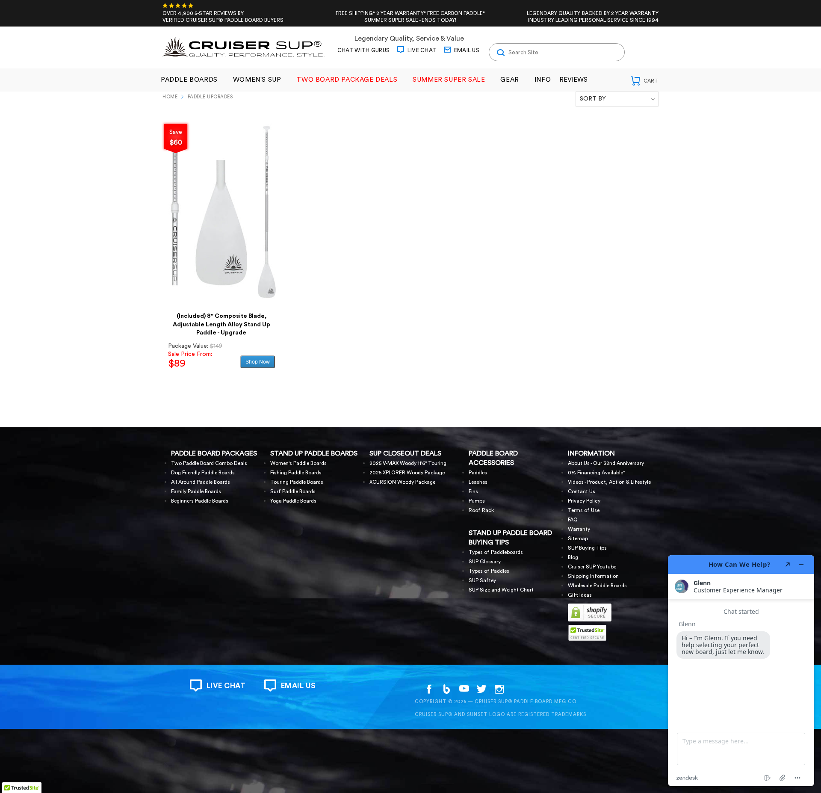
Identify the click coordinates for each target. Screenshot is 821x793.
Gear (509, 80)
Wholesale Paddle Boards (597, 585)
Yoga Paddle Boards (293, 500)
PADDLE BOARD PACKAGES (214, 453)
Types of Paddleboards (496, 552)
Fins (473, 491)
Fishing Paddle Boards (296, 472)
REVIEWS (573, 80)
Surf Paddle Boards (293, 491)
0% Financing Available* (596, 472)
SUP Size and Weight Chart (501, 589)
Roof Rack (481, 510)
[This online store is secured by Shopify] (589, 620)
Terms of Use (584, 510)
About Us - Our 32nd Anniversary (606, 463)
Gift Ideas (580, 595)
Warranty (579, 529)
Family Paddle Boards (196, 491)
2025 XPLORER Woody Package (407, 472)
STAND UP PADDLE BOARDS (313, 453)
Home (169, 97)
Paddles (478, 472)
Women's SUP (257, 80)
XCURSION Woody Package (402, 482)
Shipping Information (593, 576)
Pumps (477, 500)
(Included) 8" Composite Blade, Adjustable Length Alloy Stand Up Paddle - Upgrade (221, 324)
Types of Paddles (489, 571)
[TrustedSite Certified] (587, 633)
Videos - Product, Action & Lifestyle (609, 482)
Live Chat (421, 50)
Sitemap (578, 538)
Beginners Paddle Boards (199, 500)
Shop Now (257, 362)
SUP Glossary (485, 561)
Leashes (478, 482)
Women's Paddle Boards (298, 463)
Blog (573, 557)
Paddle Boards (189, 80)
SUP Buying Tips (587, 547)
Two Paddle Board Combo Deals (209, 463)
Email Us (465, 50)
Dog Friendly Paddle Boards (203, 472)
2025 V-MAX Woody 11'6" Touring (407, 463)
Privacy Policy (584, 500)
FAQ (573, 519)
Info (543, 80)
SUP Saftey (482, 580)
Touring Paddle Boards (296, 482)
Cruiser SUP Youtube (592, 566)
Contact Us (581, 491)
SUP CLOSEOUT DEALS (405, 453)
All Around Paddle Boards (200, 482)
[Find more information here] (741, 670)
